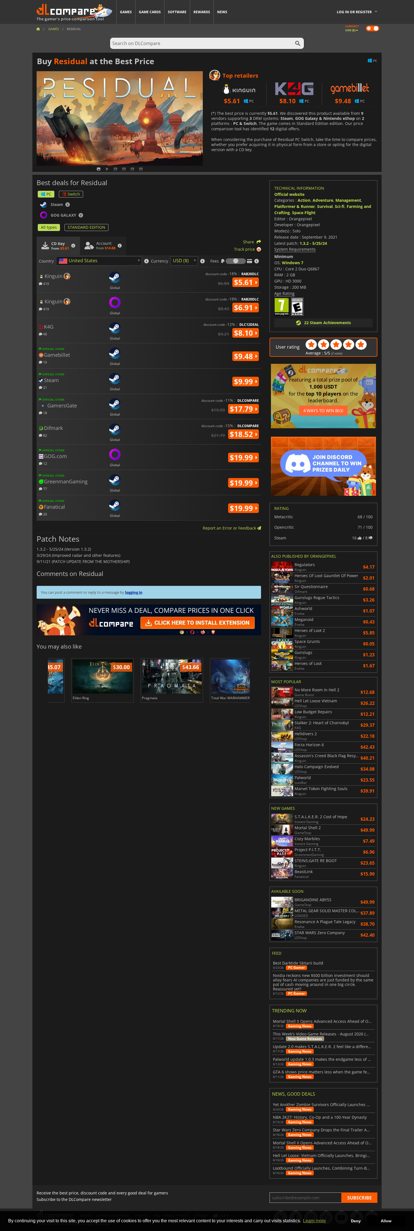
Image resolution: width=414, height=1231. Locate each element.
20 (44, 514)
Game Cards (150, 12)
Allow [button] (386, 1221)
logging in (134, 592)
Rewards (201, 12)
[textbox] (79, 261)
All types (49, 227)
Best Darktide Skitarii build (298, 963)
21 (44, 387)
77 (44, 488)
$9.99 (244, 381)
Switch (74, 194)
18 (44, 413)
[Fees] (235, 261)
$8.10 (244, 333)
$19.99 (242, 457)
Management (348, 200)
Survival (325, 206)
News (222, 12)
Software (177, 12)
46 (44, 334)
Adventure (323, 200)
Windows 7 (292, 262)
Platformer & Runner (294, 206)
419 (45, 283)
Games (126, 12)
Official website (289, 194)
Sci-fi (339, 206)
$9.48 (244, 356)
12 (44, 463)
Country (46, 261)
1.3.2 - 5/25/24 (313, 243)
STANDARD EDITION (86, 227)
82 (44, 435)
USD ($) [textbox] (181, 260)
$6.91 (244, 307)
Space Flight (303, 212)
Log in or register (354, 12)
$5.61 (244, 282)
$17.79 (242, 409)
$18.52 (242, 434)
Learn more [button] (314, 1220)
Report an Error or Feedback (230, 528)
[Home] (38, 29)
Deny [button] (356, 1221)
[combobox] (99, 261)
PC (48, 194)
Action (304, 200)
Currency (159, 261)
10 (44, 362)
